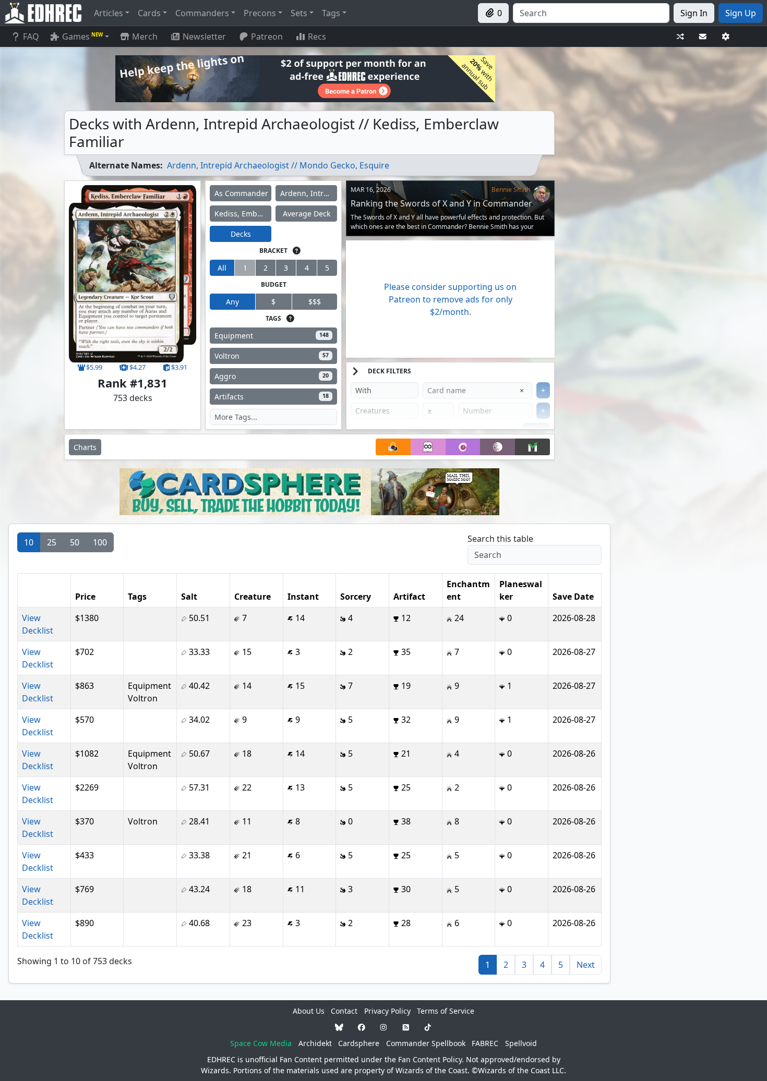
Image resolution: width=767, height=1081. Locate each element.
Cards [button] (149, 13)
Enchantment (468, 590)
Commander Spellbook (425, 1043)
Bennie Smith (511, 189)
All (222, 268)
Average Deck (306, 213)
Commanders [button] (202, 13)
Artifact (409, 596)
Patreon (267, 36)
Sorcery (355, 596)
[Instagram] (383, 1027)
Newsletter (204, 36)
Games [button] (82, 36)
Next (586, 964)
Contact (344, 1011)
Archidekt (315, 1043)
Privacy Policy (387, 1011)
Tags (137, 596)
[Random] (680, 37)
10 (28, 542)
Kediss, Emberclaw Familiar (242, 213)
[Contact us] (702, 37)
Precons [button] (260, 13)
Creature (252, 596)
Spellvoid (521, 1043)
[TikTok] (428, 1027)
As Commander (241, 193)
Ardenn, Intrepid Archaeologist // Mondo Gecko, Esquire (278, 165)
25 (51, 542)
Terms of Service (445, 1011)
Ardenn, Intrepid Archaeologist (308, 193)
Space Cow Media (261, 1043)
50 (74, 542)
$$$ (314, 302)
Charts (85, 447)
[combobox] (591, 13)
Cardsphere (358, 1043)
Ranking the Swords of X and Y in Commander (441, 203)
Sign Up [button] (740, 13)
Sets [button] (299, 13)
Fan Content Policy (430, 1059)
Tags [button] (331, 13)
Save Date (573, 596)
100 (100, 542)
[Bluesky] (339, 1027)
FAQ (31, 36)
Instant (303, 596)
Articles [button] (108, 13)
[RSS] (406, 1027)
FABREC (485, 1043)
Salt (189, 596)
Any (232, 302)
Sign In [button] (694, 13)
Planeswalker (520, 590)
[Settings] (725, 37)
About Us (309, 1011)
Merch (144, 36)
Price (85, 596)
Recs (317, 36)
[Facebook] (361, 1027)
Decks (241, 234)
